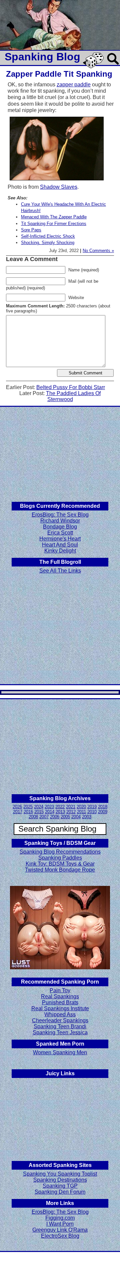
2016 (28, 811)
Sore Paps (31, 229)
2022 (60, 806)
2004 (76, 816)
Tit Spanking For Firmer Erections (53, 223)
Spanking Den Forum (60, 1192)
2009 (102, 811)
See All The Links (60, 570)
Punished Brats (60, 1002)
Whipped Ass (60, 1014)
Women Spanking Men (60, 1052)
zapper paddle (74, 84)
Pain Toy (60, 990)
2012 (71, 811)
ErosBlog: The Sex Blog (60, 514)
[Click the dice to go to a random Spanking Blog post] (94, 67)
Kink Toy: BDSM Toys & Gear (60, 864)
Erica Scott (60, 532)
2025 (28, 806)
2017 (17, 811)
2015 (39, 811)
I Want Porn (60, 1224)
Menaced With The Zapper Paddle (54, 216)
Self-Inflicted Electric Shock (48, 236)
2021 (70, 806)
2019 (92, 806)
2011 (81, 811)
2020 (81, 806)
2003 (86, 816)
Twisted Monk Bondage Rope (60, 870)
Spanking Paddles (60, 858)
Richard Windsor (60, 520)
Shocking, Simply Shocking (47, 242)
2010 (92, 811)
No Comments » (98, 250)
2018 (102, 806)
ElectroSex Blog (60, 1236)
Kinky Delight (60, 550)
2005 (65, 816)
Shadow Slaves (58, 187)
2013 (60, 811)
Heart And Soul (60, 544)
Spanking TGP (60, 1186)
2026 (17, 806)
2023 (49, 806)
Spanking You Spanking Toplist (60, 1174)
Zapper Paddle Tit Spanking (59, 73)
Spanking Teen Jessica (60, 1032)
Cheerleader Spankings (60, 1020)
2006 (54, 816)
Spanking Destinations (60, 1180)
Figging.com (60, 1218)
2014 (49, 811)
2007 (44, 816)
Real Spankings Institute (60, 1008)
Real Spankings (60, 996)
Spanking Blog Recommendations (60, 852)
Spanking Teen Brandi (60, 1026)
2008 (33, 816)
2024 (38, 806)
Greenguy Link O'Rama (60, 1230)
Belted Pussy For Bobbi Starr (70, 387)
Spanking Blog (42, 57)
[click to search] (113, 65)
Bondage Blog (60, 526)
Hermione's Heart (60, 538)
